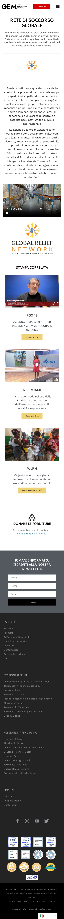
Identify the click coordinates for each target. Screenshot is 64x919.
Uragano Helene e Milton (18, 751)
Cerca (7, 658)
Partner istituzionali (15, 654)
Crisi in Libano (12, 715)
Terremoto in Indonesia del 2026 (22, 686)
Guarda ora (32, 337)
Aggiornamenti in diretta (17, 637)
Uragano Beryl (11, 756)
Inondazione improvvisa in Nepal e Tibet (26, 681)
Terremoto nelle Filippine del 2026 (23, 711)
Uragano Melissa (13, 739)
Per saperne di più (32, 490)
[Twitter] (46, 821)
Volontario (9, 645)
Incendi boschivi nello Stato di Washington (28, 698)
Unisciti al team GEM (16, 641)
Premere (8, 632)
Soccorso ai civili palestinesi (20, 773)
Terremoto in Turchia (15, 764)
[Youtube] (37, 821)
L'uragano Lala (12, 690)
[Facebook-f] (17, 821)
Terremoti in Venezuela (17, 707)
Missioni (8, 628)
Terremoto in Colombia (16, 694)
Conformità (10, 805)
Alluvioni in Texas (13, 703)
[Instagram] (27, 821)
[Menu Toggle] (58, 7)
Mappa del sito (19, 909)
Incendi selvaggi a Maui (17, 760)
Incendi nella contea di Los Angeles (24, 747)
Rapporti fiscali (12, 800)
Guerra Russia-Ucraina (16, 769)
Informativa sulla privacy (40, 909)
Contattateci (11, 650)
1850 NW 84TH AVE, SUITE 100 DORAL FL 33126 (32, 901)
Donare (8, 796)
